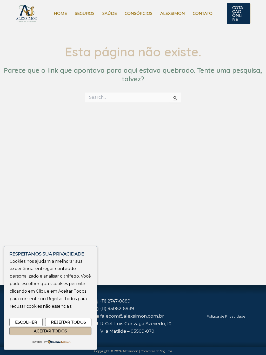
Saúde (109, 13)
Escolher (26, 322)
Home (60, 13)
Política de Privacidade (226, 316)
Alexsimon (172, 13)
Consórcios (138, 13)
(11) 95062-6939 (117, 308)
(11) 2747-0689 (115, 301)
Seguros (85, 13)
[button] (239, 13)
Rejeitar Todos (68, 322)
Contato (202, 13)
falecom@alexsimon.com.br (132, 316)
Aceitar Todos (50, 330)
